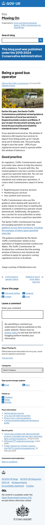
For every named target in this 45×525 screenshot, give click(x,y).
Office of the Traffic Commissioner (15, 83)
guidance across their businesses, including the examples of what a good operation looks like (22, 230)
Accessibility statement (13, 486)
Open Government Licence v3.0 (17, 497)
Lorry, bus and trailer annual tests (17, 416)
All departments (19, 482)
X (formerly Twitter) (12, 293)
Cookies (30, 486)
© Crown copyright (23, 519)
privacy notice (11, 332)
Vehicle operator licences (14, 413)
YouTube (8, 402)
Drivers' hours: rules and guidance (17, 418)
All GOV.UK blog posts (30, 479)
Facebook (29, 293)
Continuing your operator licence (11, 278)
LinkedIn (8, 297)
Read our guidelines (9, 462)
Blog (4, 13)
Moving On (10, 18)
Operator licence (8, 86)
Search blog (8, 35)
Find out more (7, 358)
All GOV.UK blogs (10, 479)
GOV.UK (5, 482)
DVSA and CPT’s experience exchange (19, 441)
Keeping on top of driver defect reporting (33, 279)
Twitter (7, 400)
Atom (27, 385)
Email (27, 297)
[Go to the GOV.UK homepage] (11, 3)
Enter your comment (11, 308)
